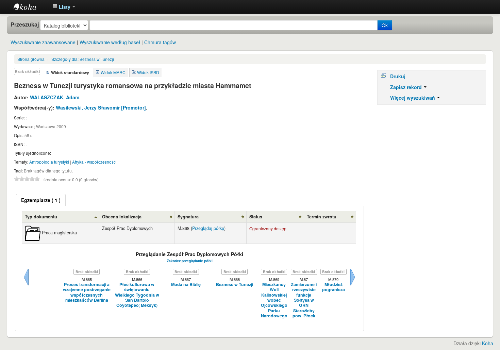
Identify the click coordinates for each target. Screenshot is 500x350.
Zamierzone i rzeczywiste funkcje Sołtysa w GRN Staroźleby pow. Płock (304, 300)
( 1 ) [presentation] (41, 200)
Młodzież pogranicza (333, 287)
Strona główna (31, 59)
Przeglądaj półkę (208, 228)
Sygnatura (188, 217)
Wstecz (26, 285)
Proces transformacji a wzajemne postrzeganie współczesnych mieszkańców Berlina (87, 292)
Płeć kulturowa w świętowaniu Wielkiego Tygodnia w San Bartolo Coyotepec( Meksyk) (137, 295)
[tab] (41, 200)
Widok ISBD (148, 72)
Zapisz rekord (406, 87)
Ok (385, 25)
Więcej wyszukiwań (413, 97)
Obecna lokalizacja (121, 217)
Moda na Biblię (186, 284)
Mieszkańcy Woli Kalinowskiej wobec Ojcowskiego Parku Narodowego (274, 300)
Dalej (352, 285)
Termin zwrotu (321, 217)
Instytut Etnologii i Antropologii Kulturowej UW (31, 7)
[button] (64, 7)
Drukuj (397, 76)
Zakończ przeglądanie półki (190, 260)
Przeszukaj (25, 24)
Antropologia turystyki (49, 162)
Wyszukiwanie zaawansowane (43, 42)
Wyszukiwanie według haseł (110, 42)
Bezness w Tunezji (82, 59)
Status (255, 217)
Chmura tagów (160, 42)
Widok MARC (113, 72)
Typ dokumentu (41, 217)
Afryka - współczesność (94, 162)
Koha (487, 343)
